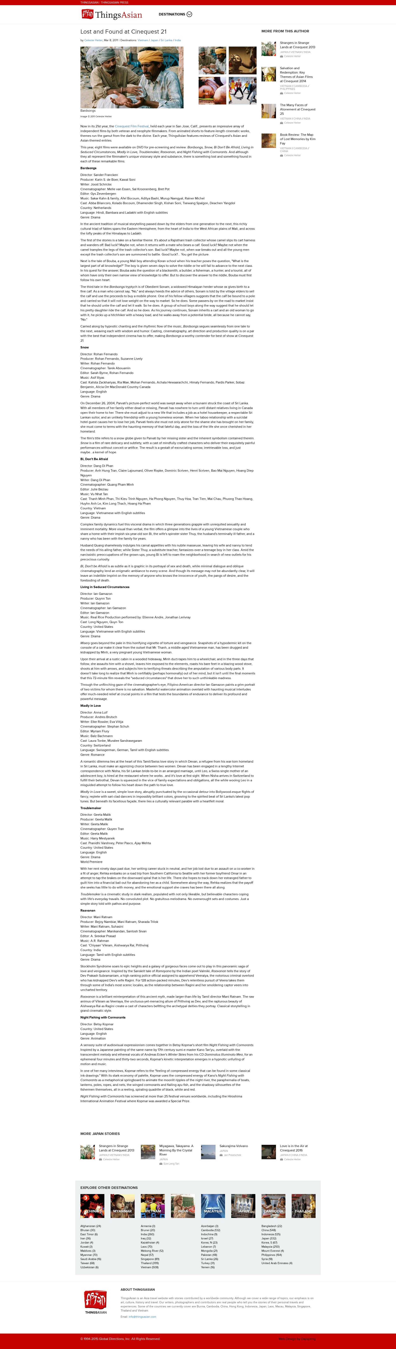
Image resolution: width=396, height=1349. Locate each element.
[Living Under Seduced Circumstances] (212, 91)
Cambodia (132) (210, 1230)
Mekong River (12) (152, 1251)
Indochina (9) (209, 1234)
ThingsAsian (89, 2)
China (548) (269, 1230)
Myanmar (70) (88, 1255)
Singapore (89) (150, 1259)
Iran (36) (85, 1238)
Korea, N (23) (209, 1242)
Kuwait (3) (86, 1246)
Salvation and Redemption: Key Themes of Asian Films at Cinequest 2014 (296, 74)
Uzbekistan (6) (89, 1267)
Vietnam (143, 40)
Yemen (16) (207, 1267)
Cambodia (300, 86)
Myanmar (122, 1211)
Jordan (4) (86, 1242)
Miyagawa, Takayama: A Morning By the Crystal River (176, 1150)
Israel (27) (207, 1238)
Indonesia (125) (271, 1234)
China (297, 118)
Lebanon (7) (208, 1246)
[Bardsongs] (212, 60)
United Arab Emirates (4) (277, 1263)
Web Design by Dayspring (297, 1339)
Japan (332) (269, 1238)
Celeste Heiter (93, 40)
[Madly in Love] (243, 91)
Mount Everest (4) (273, 1251)
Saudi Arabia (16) (90, 1259)
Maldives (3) (87, 1251)
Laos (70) (146, 1246)
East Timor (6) (89, 1234)
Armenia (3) (148, 1226)
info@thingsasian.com (142, 1317)
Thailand (303, 1211)
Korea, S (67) (269, 1242)
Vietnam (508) (149, 1267)
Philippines (287, 89)
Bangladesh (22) (272, 1226)
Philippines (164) (272, 1255)
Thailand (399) (150, 1263)
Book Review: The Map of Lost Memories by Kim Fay (298, 139)
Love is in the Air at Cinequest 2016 (294, 1148)
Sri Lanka (166, 40)
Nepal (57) (147, 1255)
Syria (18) (267, 1259)
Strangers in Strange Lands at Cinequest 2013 (297, 45)
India (178, 40)
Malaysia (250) (270, 1246)
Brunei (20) (148, 1230)
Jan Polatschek (232, 1155)
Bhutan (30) (87, 1230)
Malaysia (213, 1211)
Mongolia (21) (209, 1251)
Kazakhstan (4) (150, 1242)
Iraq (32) (146, 1238)
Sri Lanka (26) (209, 1259)
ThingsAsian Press (114, 2)
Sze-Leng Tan (171, 1163)
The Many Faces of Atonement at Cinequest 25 (298, 109)
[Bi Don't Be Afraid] (243, 60)
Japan (154, 40)
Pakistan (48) (209, 1255)
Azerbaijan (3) (209, 1226)
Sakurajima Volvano (234, 1146)
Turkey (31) (207, 1263)
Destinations (172, 14)
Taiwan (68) (87, 1263)
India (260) (147, 1234)
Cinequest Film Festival (132, 126)
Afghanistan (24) (90, 1226)
